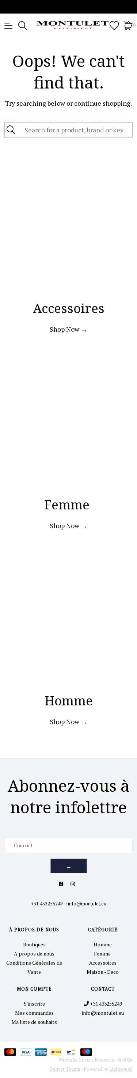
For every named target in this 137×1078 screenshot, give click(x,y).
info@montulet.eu (87, 904)
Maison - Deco (103, 971)
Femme (103, 953)
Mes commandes (34, 1012)
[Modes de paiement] (12, 1051)
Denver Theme (64, 1069)
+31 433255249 (47, 904)
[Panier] (128, 25)
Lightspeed (121, 1069)
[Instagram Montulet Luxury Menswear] (73, 883)
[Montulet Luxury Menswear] (69, 25)
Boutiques (34, 944)
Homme (103, 944)
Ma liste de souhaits (34, 1021)
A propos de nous (34, 953)
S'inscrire (34, 1003)
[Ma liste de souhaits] (114, 25)
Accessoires (103, 962)
